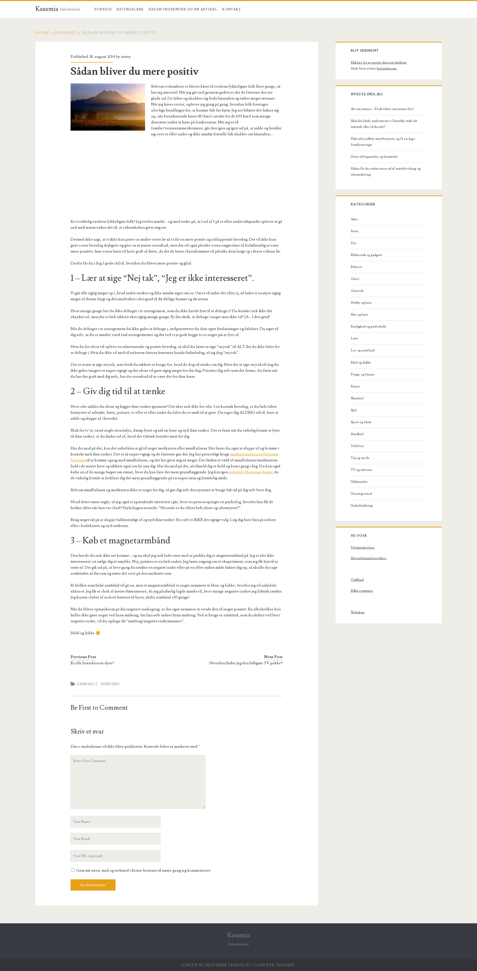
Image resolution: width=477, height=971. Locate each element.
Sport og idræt (361, 422)
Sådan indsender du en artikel (183, 9)
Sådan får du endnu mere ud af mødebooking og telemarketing (386, 172)
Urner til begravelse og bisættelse (374, 157)
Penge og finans (362, 374)
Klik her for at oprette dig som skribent (378, 63)
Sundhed (65, 32)
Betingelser (130, 9)
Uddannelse (359, 482)
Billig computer (362, 591)
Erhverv (356, 267)
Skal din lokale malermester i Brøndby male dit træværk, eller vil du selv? (384, 124)
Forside (103, 9)
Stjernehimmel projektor (368, 558)
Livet (354, 338)
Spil (353, 410)
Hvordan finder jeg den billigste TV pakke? (246, 663)
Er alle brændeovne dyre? (92, 663)
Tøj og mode (360, 458)
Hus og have (359, 315)
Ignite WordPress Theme (212, 965)
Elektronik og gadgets (366, 255)
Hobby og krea (361, 303)
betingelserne (387, 69)
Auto (354, 219)
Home (42, 32)
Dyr (353, 243)
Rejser (355, 386)
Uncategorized (361, 494)
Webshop (357, 612)
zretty (126, 56)
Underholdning (362, 506)
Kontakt (231, 9)
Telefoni (357, 446)
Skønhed (357, 398)
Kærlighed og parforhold (368, 327)
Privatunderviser (362, 548)
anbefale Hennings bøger (250, 472)
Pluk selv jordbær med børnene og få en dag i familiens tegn (383, 142)
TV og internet (361, 470)
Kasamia (46, 9)
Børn (354, 231)
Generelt (87, 684)
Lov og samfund (362, 350)
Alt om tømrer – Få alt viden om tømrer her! (382, 109)
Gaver (355, 279)
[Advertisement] (177, 178)
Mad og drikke (361, 363)
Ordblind (357, 580)
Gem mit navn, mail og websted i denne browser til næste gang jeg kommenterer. (143, 870)
